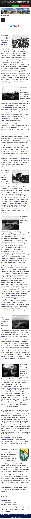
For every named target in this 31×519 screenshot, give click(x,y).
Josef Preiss (18, 390)
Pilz (24, 115)
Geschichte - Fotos (6, 500)
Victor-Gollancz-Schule (7, 358)
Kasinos (3, 258)
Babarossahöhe (5, 336)
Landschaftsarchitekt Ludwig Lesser (11, 107)
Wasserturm (4, 135)
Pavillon (9, 120)
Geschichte (7, 15)
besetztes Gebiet (9, 437)
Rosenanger (4, 116)
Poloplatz (14, 353)
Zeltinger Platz (13, 166)
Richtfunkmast (24, 475)
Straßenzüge (19, 79)
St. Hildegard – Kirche (13, 260)
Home (2, 15)
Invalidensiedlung (12, 388)
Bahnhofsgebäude (18, 140)
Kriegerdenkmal (12, 295)
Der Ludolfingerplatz (23, 159)
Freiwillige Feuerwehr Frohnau (19, 207)
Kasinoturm (16, 201)
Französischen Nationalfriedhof (9, 453)
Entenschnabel (5, 439)
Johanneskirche (5, 386)
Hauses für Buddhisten (10, 306)
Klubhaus (20, 351)
